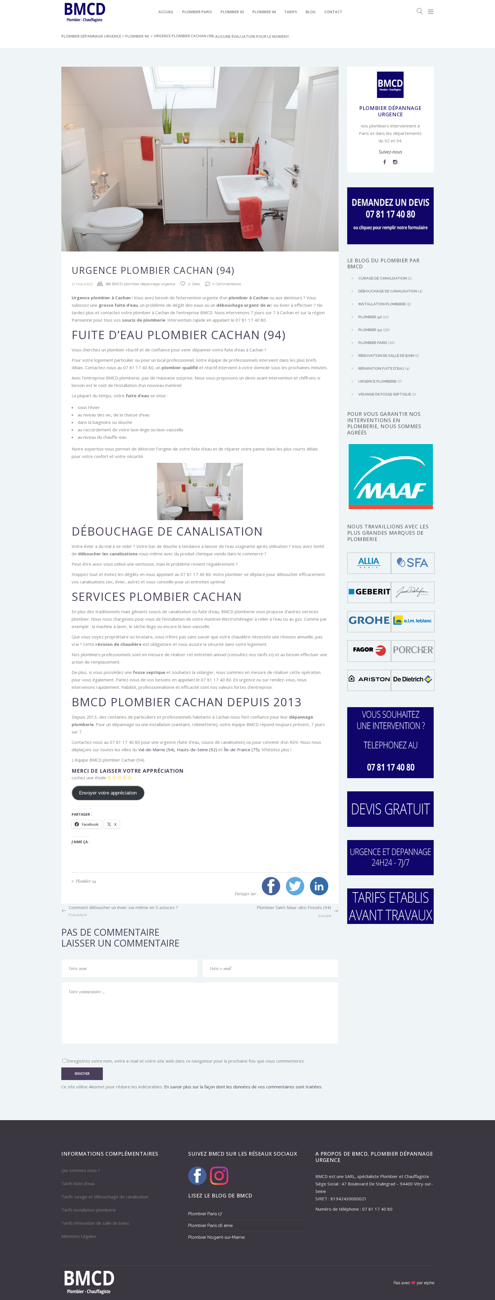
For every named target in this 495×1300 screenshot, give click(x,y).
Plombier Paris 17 (205, 1213)
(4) (390, 291)
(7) (380, 381)
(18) (376, 343)
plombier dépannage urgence (91, 36)
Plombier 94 (136, 36)
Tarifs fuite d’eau (78, 1183)
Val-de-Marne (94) (155, 749)
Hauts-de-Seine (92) (196, 749)
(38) (374, 330)
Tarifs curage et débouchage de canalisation (104, 1196)
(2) (385, 278)
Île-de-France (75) (241, 749)
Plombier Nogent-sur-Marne (216, 1237)
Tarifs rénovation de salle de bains (95, 1223)
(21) (373, 317)
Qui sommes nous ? (80, 1170)
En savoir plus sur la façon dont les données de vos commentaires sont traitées (242, 1086)
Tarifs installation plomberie (88, 1210)
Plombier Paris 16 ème (210, 1225)
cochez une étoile (89, 777)
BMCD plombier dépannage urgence (143, 284)
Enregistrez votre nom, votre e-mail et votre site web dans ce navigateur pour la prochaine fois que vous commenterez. (186, 1061)
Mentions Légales (78, 1236)
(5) (384, 304)
